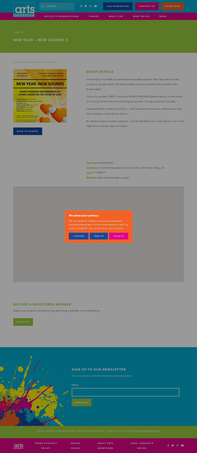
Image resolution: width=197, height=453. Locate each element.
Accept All (119, 236)
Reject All (98, 236)
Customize (78, 236)
